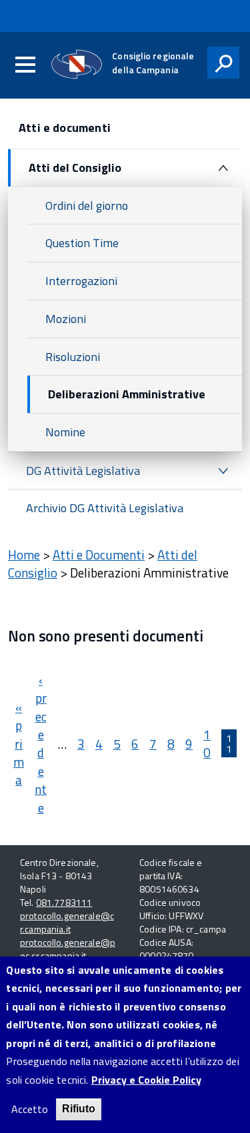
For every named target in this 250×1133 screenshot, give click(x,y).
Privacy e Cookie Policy (146, 1080)
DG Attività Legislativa (83, 471)
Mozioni (65, 319)
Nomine (65, 432)
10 (207, 743)
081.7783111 (64, 902)
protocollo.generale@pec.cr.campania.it (67, 948)
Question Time (82, 243)
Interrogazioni (81, 281)
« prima (18, 743)
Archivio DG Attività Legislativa (104, 508)
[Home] (77, 64)
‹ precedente (41, 743)
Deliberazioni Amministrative (126, 394)
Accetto (29, 1109)
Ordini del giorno (86, 205)
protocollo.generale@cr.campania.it (67, 922)
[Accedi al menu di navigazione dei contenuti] (25, 65)
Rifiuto (78, 1108)
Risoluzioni (72, 357)
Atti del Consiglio (75, 168)
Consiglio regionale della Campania (153, 63)
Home (24, 554)
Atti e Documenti (99, 554)
